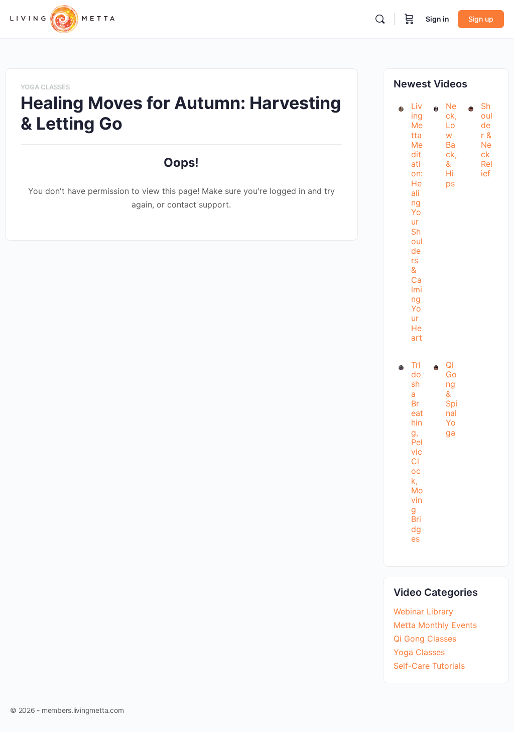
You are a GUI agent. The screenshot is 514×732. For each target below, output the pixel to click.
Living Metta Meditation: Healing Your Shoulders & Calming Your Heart (417, 222)
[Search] (380, 19)
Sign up (480, 19)
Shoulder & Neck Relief (486, 139)
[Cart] (409, 19)
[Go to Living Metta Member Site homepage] (62, 18)
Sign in (437, 19)
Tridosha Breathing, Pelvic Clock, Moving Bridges (417, 452)
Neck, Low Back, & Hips (451, 144)
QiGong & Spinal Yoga (452, 398)
